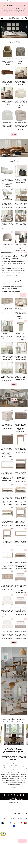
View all (14, 135)
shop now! (13, 399)
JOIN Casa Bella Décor (14, 818)
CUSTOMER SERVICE (14, 808)
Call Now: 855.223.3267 (7, 1)
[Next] (26, 27)
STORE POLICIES (14, 813)
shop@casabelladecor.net (20, 1)
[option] (14, 29)
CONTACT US (14, 803)
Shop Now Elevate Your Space (14, 35)
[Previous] (1, 27)
